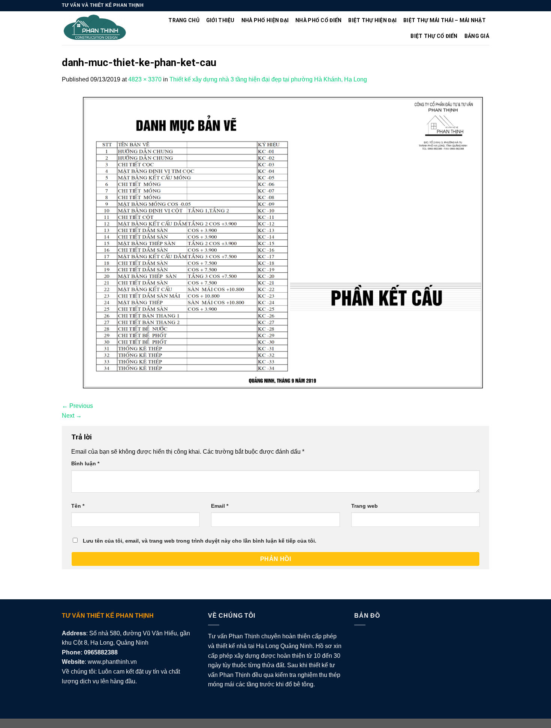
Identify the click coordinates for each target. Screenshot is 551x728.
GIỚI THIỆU (220, 20)
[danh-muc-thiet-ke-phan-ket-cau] (275, 242)
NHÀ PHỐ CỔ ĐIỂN (318, 20)
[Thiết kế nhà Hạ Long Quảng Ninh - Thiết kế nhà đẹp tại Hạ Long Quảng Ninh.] (95, 28)
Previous (77, 406)
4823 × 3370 (145, 79)
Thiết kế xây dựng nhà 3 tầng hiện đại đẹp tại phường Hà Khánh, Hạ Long (268, 79)
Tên (77, 506)
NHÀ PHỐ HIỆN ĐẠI (265, 20)
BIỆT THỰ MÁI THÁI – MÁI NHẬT (444, 20)
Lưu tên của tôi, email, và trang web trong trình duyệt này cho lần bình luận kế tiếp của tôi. (199, 541)
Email (219, 506)
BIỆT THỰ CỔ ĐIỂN (433, 36)
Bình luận (85, 463)
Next (72, 415)
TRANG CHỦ (183, 20)
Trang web (364, 506)
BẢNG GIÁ (476, 36)
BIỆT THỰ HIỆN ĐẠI (372, 20)
